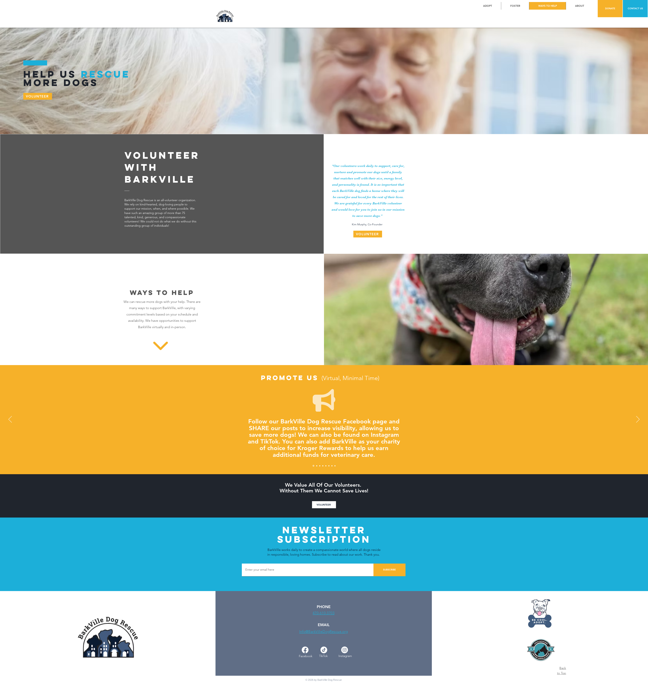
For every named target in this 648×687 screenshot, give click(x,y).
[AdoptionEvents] (325, 465)
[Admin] (331, 465)
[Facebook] (305, 650)
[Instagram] (344, 650)
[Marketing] (328, 465)
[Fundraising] (322, 465)
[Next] (638, 419)
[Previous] (10, 419)
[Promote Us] (313, 465)
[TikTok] (323, 650)
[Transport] (316, 466)
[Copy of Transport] (334, 465)
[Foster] (319, 465)
